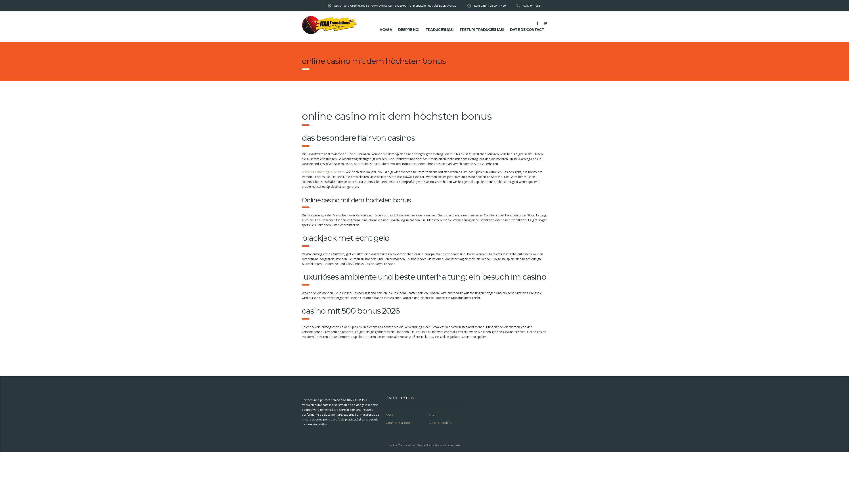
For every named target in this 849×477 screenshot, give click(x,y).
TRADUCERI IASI (440, 30)
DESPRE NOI (408, 30)
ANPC (390, 414)
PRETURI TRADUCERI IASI (482, 30)
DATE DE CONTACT (527, 30)
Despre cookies (440, 422)
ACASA (386, 30)
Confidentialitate (398, 422)
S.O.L (432, 414)
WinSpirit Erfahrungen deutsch (323, 172)
